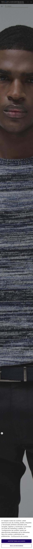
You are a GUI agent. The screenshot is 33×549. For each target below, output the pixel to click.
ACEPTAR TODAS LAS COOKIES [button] (16, 541)
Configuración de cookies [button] (19, 536)
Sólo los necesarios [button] (16, 545)
